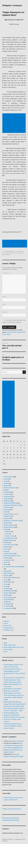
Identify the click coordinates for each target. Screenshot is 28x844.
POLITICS (7, 575)
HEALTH (6, 523)
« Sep (4, 464)
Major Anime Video (10, 645)
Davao (7, 534)
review (6, 584)
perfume (6, 571)
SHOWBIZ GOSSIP (9, 591)
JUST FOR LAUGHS (9, 545)
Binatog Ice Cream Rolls (11, 691)
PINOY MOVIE (8, 573)
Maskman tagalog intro (11, 713)
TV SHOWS (7, 606)
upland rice (8, 254)
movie (6, 562)
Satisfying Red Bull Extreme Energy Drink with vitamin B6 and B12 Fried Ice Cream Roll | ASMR (14, 704)
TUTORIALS (7, 604)
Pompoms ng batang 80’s (12, 715)
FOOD (5, 512)
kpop (5, 551)
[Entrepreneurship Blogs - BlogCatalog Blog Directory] (14, 819)
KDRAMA (6, 547)
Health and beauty (9, 525)
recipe (6, 580)
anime (6, 481)
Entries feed (7, 625)
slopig (18, 253)
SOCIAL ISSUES (8, 593)
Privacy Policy (8, 649)
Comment (5, 273)
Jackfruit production (17, 741)
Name (4, 296)
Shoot (5, 651)
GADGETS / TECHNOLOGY (12, 520)
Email (4, 304)
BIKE (5, 490)
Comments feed (9, 628)
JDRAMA (6, 542)
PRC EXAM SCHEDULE (10, 577)
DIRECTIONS (8, 501)
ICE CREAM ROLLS (9, 538)
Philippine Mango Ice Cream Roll (14, 717)
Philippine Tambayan (12, 5)
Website (4, 312)
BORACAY (8, 531)
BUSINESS (7, 492)
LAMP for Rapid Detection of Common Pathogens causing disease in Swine (13, 726)
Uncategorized (8, 608)
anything (6, 483)
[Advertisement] (14, 123)
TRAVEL (6, 602)
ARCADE (6, 485)
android (6, 479)
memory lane (8, 560)
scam (5, 586)
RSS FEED (7, 793)
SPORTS (6, 595)
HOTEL (6, 529)
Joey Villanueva (8, 747)
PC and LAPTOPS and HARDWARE (14, 566)
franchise (7, 518)
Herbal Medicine (9, 527)
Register (6, 621)
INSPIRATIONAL (9, 540)
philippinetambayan (10, 251)
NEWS (5, 564)
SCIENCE (6, 588)
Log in (6, 623)
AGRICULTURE (9, 253)
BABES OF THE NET (10, 488)
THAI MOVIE (8, 599)
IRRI (15, 253)
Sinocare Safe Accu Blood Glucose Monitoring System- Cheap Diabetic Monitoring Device (14, 680)
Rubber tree (19, 747)
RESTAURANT (8, 582)
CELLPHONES (8, 496)
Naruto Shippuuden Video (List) (13, 647)
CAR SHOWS (7, 494)
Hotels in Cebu (9, 536)
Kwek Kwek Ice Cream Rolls (12, 688)
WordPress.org (8, 630)
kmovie (6, 549)
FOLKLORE (7, 509)
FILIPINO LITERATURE (11, 503)
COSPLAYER (7, 498)
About (5, 643)
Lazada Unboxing (9, 553)
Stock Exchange (9, 597)
